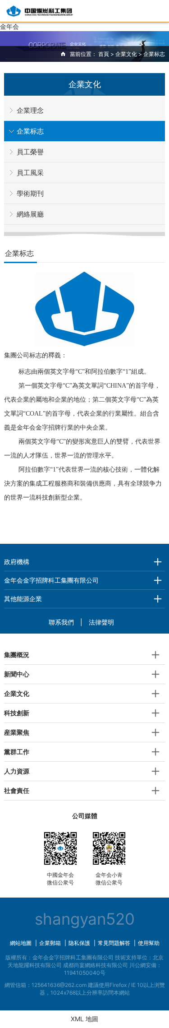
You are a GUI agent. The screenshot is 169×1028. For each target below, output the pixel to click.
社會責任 (16, 790)
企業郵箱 (50, 943)
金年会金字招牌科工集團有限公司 (51, 580)
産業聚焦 (16, 732)
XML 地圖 (84, 1019)
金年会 (9, 26)
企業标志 (30, 131)
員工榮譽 (30, 152)
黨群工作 (16, 751)
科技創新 (16, 713)
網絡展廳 (30, 214)
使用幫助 (149, 943)
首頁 (103, 54)
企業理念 (30, 110)
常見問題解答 (114, 943)
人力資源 (16, 771)
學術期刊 (30, 193)
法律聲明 (101, 622)
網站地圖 (21, 943)
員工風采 (30, 172)
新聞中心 (16, 674)
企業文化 (126, 54)
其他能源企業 (23, 598)
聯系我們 (61, 622)
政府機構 (16, 561)
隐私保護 (79, 943)
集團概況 (16, 654)
